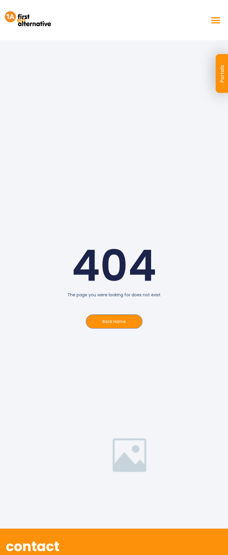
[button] (215, 20)
